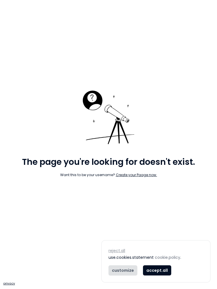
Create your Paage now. (136, 174)
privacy (9, 283)
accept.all (157, 270)
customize (123, 270)
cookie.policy (167, 257)
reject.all (116, 250)
